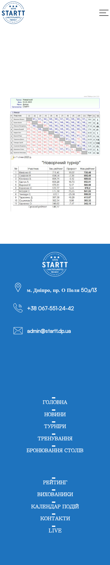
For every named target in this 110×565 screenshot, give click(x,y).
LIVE (55, 531)
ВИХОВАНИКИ (55, 494)
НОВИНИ (55, 414)
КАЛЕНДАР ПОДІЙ (55, 506)
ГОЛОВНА (55, 402)
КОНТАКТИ (55, 518)
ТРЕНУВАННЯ (55, 438)
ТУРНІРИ (55, 426)
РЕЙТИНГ (55, 482)
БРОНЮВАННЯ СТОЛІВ (55, 450)
